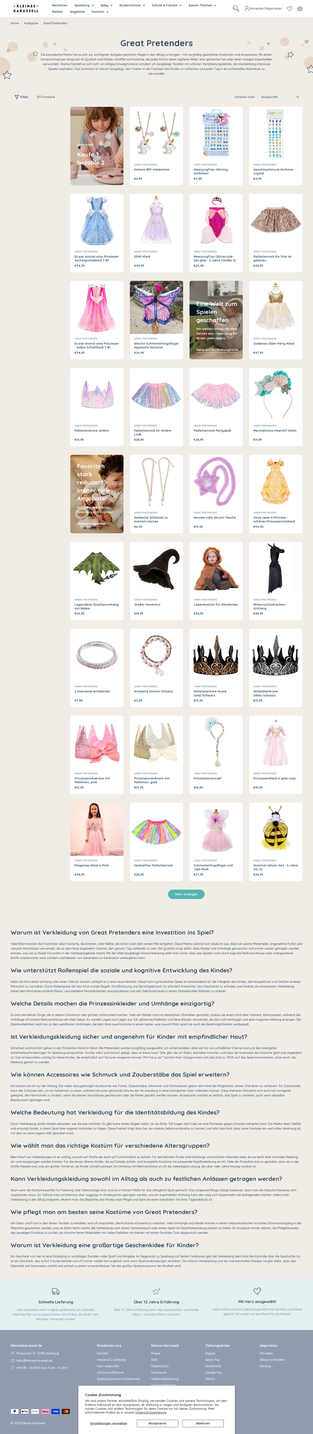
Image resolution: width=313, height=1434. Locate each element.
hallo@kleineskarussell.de (34, 1361)
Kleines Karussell (33, 1423)
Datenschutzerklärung (150, 1412)
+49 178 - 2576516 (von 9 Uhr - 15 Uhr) (41, 1368)
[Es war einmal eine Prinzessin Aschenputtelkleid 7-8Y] (96, 220)
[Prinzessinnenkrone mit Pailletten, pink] (96, 742)
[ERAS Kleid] (156, 220)
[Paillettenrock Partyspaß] (216, 394)
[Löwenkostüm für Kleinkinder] (216, 568)
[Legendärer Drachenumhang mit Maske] (96, 568)
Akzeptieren (157, 1423)
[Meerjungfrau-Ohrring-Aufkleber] (216, 133)
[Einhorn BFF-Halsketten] (156, 133)
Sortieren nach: (244, 97)
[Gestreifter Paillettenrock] (156, 829)
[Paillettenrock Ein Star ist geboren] (275, 220)
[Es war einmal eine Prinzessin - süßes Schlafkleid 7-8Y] (96, 307)
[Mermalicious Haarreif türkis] (275, 394)
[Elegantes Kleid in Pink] (96, 829)
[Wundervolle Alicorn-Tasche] (216, 481)
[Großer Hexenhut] (156, 568)
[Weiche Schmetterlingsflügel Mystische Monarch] (156, 307)
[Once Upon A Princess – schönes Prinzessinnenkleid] (275, 481)
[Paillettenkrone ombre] (96, 394)
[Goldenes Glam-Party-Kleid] (275, 307)
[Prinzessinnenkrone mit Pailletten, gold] (156, 742)
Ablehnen (203, 1423)
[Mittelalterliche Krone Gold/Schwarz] (216, 655)
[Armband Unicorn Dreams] (156, 655)
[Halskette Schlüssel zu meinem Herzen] (156, 481)
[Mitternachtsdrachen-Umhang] (275, 568)
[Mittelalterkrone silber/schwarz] (275, 655)
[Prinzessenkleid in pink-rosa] (275, 742)
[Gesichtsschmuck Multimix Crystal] (275, 133)
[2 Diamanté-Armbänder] (96, 655)
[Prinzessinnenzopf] (216, 742)
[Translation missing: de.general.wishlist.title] (289, 8)
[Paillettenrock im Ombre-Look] (156, 394)
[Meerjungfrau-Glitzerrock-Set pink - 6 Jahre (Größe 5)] (216, 220)
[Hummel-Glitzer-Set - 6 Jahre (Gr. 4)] (275, 829)
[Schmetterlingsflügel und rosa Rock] (216, 829)
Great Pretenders (145, 164)
